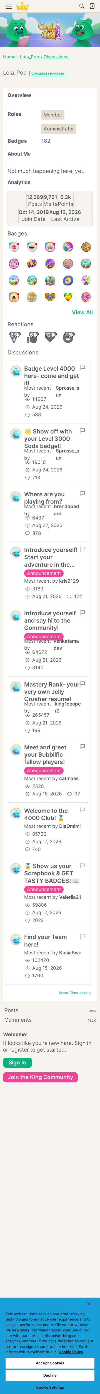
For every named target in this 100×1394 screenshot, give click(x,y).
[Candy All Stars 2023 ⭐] (32, 263)
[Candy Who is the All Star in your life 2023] (68, 247)
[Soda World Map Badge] (68, 280)
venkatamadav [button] (66, 644)
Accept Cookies (50, 1363)
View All (82, 312)
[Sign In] (92, 6)
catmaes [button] (69, 778)
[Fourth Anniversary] (50, 247)
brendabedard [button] (66, 510)
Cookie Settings (50, 1387)
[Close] (89, 1303)
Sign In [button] (17, 1062)
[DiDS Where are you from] (32, 297)
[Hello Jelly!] (14, 263)
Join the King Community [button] (40, 1077)
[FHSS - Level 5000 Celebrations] (68, 263)
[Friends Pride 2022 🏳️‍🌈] (68, 297)
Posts (35, 204)
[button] (15, 371)
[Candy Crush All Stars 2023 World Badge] (50, 263)
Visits (51, 204)
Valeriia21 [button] (70, 897)
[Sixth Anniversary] (14, 247)
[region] (50, 1346)
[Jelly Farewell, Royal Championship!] (86, 280)
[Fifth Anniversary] (32, 247)
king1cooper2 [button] (68, 707)
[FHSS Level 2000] (14, 280)
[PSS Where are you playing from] (86, 247)
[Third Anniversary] (14, 297)
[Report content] (82, 368)
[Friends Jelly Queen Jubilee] (86, 297)
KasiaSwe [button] (70, 952)
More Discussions (75, 992)
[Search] (82, 6)
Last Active (65, 219)
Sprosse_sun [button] (67, 391)
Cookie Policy (71, 1352)
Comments (50, 1020)
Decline (50, 1375)
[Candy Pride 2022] (50, 297)
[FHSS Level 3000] (86, 263)
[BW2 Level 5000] (50, 280)
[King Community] (22, 6)
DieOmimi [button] (70, 826)
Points (65, 204)
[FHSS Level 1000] (32, 280)
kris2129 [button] (69, 581)
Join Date (34, 219)
